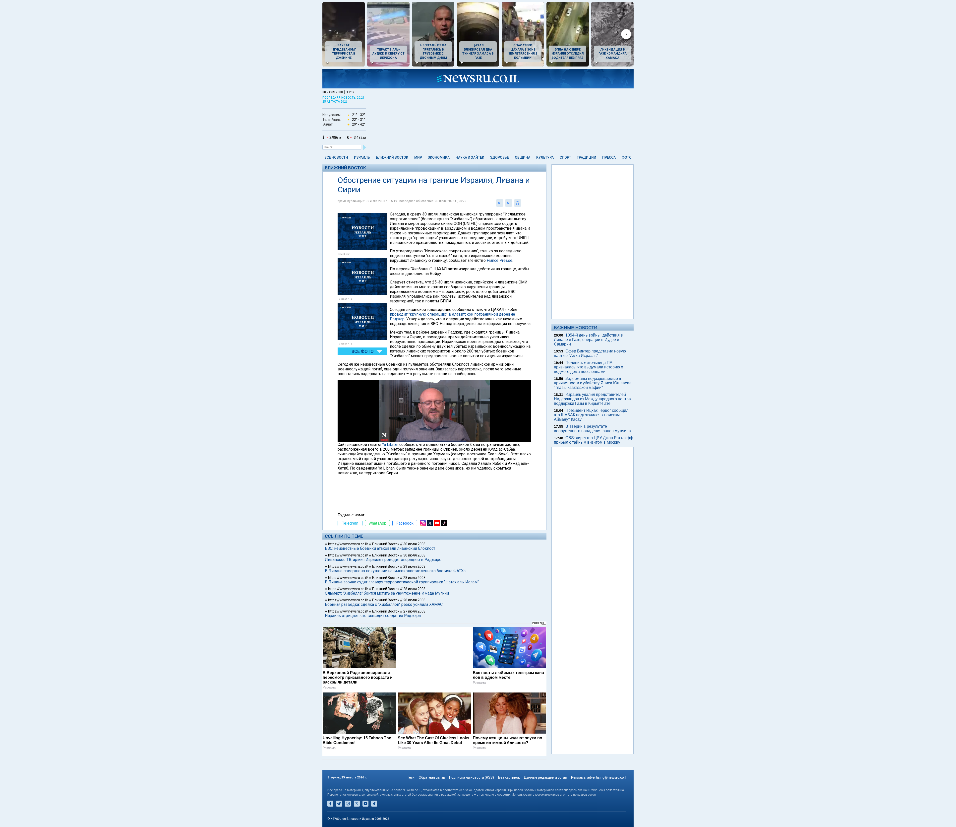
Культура (545, 157)
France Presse (499, 260)
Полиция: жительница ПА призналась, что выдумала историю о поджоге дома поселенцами (588, 367)
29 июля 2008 (414, 566)
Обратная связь (432, 777)
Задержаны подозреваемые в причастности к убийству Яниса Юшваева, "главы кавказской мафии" (593, 383)
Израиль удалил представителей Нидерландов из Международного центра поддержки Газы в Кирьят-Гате (592, 399)
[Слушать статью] (522, 203)
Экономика (439, 157)
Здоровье (499, 157)
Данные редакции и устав (545, 777)
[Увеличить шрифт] (508, 203)
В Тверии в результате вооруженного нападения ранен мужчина (592, 428)
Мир (418, 157)
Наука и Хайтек (470, 157)
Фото (627, 157)
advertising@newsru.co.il (606, 777)
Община (522, 157)
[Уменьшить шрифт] (499, 203)
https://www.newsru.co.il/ (348, 544)
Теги (411, 777)
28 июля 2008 (414, 578)
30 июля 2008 (414, 544)
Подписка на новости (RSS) (471, 777)
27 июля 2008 (414, 611)
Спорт (565, 157)
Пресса (609, 157)
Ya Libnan (390, 444)
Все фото (363, 351)
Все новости (336, 157)
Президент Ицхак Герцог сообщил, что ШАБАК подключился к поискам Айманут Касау (591, 414)
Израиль (362, 157)
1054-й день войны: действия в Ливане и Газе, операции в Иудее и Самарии (588, 339)
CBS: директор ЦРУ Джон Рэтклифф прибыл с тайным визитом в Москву (593, 440)
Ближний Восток (392, 157)
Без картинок (509, 777)
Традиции (586, 157)
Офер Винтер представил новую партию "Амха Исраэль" (590, 353)
